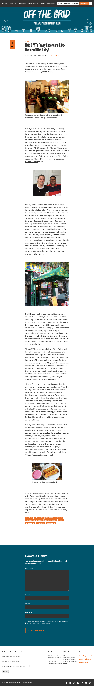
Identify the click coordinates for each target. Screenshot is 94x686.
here (27, 512)
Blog (60, 3)
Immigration (40, 523)
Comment (29, 568)
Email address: (7, 666)
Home (4, 3)
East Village (30, 523)
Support (84, 3)
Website (28, 612)
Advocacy (21, 3)
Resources (50, 3)
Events (42, 3)
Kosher (61, 520)
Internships (85, 659)
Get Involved (32, 3)
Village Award (31, 161)
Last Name (5, 661)
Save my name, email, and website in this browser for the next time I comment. (47, 622)
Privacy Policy (27, 682)
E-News (75, 3)
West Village (51, 523)
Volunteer (84, 662)
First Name (5, 656)
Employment (85, 656)
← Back (27, 41)
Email (28, 603)
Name (28, 594)
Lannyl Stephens (53, 55)
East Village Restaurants (53, 517)
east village (39, 517)
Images (67, 3)
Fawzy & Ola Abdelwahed (34, 520)
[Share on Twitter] (12, 46)
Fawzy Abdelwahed (50, 520)
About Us (12, 3)
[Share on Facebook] (12, 42)
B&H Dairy (29, 517)
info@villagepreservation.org (57, 663)
